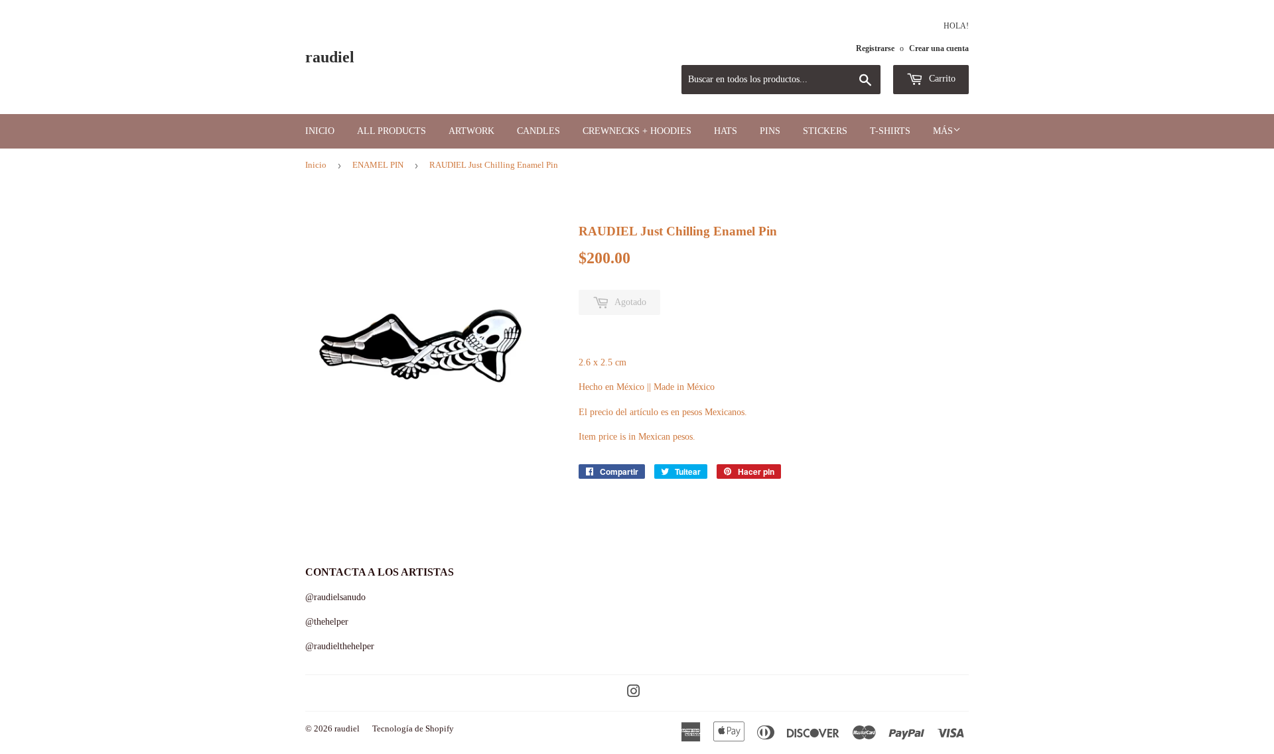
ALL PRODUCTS (391, 131)
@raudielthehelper (339, 646)
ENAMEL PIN (377, 165)
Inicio (319, 131)
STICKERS (825, 131)
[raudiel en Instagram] (633, 693)
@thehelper (326, 622)
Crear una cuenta (939, 48)
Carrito (941, 79)
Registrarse (875, 48)
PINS (770, 131)
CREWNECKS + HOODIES (637, 131)
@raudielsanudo (335, 597)
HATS (725, 131)
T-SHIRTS (890, 131)
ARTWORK (471, 131)
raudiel (329, 57)
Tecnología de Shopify (413, 728)
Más (943, 131)
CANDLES (538, 131)
